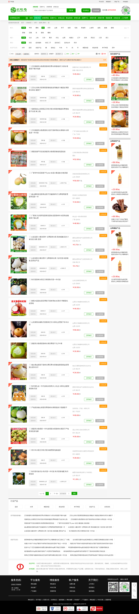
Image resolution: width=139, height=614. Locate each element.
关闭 (104, 60)
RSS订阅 (53, 587)
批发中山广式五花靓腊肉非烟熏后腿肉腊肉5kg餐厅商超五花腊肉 (44, 547)
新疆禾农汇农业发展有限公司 (81, 67)
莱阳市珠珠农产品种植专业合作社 (83, 387)
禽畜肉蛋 (85, 47)
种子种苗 (105, 47)
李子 (62, 28)
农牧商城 (49, 7)
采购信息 (72, 587)
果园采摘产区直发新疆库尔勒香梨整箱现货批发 (48, 151)
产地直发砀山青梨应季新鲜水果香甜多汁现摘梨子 (49, 407)
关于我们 (38, 600)
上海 (37, 37)
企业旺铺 (100, 79)
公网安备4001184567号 (79, 604)
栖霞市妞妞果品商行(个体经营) (82, 472)
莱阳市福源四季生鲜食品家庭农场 (83, 88)
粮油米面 (95, 47)
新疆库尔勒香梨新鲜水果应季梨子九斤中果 (46, 343)
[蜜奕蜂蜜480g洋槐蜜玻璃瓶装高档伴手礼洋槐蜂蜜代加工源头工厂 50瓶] (119, 152)
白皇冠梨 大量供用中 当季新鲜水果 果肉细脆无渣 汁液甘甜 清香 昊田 (90, 527)
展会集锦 (69, 18)
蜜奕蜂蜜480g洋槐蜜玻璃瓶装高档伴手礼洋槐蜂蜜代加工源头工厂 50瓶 (119, 167)
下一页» (55, 493)
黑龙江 (93, 37)
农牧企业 (61, 18)
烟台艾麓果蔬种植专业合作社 (81, 366)
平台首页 (101, 1)
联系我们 (92, 587)
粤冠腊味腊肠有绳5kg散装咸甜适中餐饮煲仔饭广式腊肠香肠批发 (88, 547)
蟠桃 (49, 32)
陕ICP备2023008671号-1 (65, 604)
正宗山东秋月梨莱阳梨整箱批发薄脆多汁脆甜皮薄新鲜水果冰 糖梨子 (119, 107)
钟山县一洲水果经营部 (79, 216)
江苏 (100, 37)
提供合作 (67, 42)
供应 (30, 42)
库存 (75, 42)
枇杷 (69, 28)
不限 (23, 28)
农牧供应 (35, 7)
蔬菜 (30, 47)
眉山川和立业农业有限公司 (81, 430)
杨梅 (105, 28)
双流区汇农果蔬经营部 (79, 195)
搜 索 (71, 10)
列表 (104, 53)
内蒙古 (71, 37)
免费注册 (72, 584)
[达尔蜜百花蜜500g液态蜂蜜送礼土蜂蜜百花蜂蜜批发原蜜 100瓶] (119, 179)
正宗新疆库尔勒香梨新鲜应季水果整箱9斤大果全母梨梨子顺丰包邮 (119, 80)
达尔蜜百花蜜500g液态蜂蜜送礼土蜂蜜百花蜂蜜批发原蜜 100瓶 (119, 194)
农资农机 (107, 507)
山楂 (55, 28)
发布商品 (86, 10)
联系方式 (46, 600)
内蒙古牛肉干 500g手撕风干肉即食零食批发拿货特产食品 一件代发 (119, 221)
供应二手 (48, 42)
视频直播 (109, 18)
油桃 (98, 28)
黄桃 (42, 32)
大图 (99, 53)
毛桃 (75, 28)
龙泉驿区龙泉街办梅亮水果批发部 (83, 451)
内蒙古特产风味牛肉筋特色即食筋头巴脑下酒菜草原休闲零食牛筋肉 (91, 543)
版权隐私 (92, 591)
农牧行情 (101, 18)
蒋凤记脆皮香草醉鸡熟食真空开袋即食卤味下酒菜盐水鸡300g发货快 (91, 555)
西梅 (23, 32)
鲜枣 (49, 28)
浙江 (107, 37)
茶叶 (113, 47)
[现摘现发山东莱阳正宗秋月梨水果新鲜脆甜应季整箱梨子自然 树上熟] (119, 119)
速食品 (53, 47)
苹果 (30, 28)
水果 (35, 22)
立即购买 (89, 79)
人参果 (91, 28)
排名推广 (34, 587)
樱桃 (37, 28)
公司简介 (92, 584)
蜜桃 (112, 28)
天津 (43, 37)
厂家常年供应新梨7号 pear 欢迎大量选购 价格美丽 (49, 173)
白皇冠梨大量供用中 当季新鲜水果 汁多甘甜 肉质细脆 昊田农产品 (45, 531)
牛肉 (60, 47)
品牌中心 (85, 18)
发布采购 (96, 10)
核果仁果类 (42, 22)
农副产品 (38, 47)
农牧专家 (93, 18)
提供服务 (38, 42)
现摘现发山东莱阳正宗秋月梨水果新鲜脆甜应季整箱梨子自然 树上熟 (119, 134)
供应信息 (72, 591)
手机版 (12, 1)
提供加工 (57, 42)
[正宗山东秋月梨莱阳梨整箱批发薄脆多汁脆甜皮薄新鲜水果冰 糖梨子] (119, 91)
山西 (63, 37)
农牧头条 (56, 7)
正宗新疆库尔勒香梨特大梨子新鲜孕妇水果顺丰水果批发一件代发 (91, 519)
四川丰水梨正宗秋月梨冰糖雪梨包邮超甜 (46, 450)
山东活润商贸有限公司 (79, 280)
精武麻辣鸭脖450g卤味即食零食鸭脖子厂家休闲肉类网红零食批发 (84, 551)
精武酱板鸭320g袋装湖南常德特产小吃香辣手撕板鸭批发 (42, 551)
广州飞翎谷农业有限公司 (80, 131)
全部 (23, 42)
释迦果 (83, 28)
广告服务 (34, 591)
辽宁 (78, 37)
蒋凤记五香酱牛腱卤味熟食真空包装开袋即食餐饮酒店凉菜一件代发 (45, 555)
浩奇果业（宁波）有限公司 (81, 408)
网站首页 (31, 600)
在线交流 (117, 18)
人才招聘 (124, 18)
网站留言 (53, 584)
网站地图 (34, 584)
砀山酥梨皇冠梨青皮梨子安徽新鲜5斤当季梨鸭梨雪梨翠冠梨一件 (44, 527)
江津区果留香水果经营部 (80, 152)
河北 (57, 37)
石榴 (30, 32)
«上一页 (41, 493)
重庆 (50, 37)
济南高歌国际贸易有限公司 (81, 174)
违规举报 (53, 591)
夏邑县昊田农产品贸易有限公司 (82, 238)
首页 (31, 18)
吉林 (85, 37)
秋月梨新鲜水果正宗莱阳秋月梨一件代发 (46, 279)
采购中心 (42, 7)
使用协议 (54, 600)
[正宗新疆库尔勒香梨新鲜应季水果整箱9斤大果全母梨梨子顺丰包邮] (119, 64)
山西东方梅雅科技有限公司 (81, 302)
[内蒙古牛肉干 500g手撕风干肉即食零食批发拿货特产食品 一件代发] (119, 206)
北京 (30, 37)
